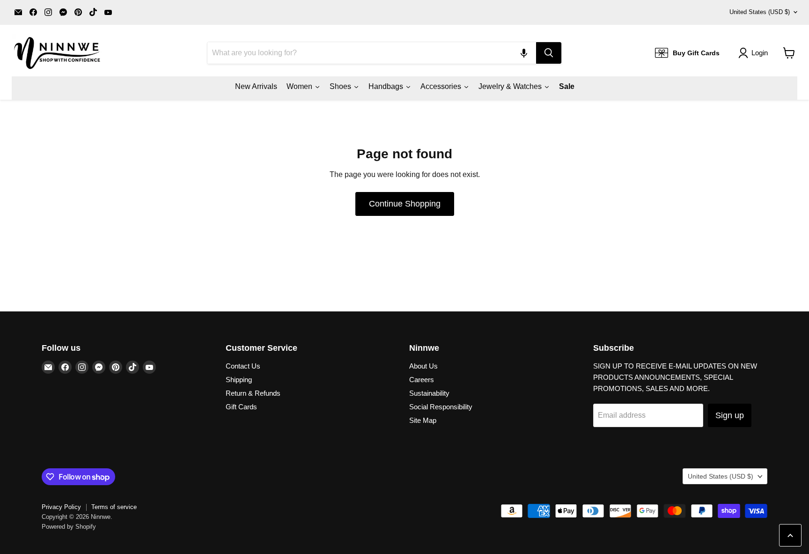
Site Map (422, 420)
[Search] (548, 53)
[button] (524, 53)
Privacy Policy (61, 506)
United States (759, 11)
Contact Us (243, 366)
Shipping (239, 380)
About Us (423, 366)
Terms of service (114, 506)
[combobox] (371, 53)
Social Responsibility (440, 407)
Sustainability (429, 393)
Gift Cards (241, 407)
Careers (421, 380)
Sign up (729, 415)
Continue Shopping (405, 203)
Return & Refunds (253, 393)
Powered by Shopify (69, 526)
